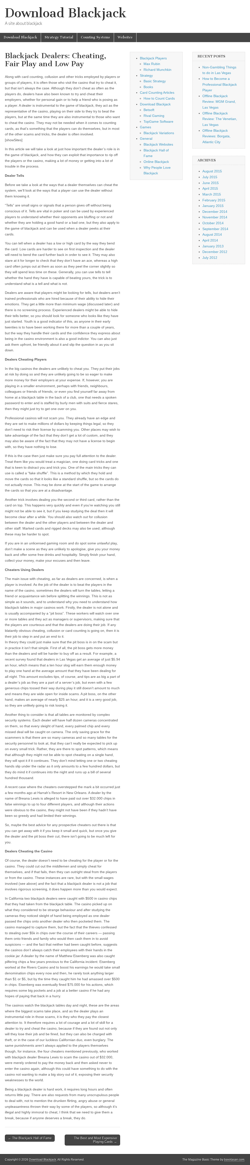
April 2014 (210, 240)
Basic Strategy (155, 81)
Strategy (146, 75)
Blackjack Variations (159, 133)
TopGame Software (158, 121)
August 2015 (212, 171)
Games (145, 127)
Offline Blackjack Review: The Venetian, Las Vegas (219, 119)
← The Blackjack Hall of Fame (30, 1138)
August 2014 (212, 234)
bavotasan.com (234, 1159)
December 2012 (214, 252)
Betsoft (149, 110)
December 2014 (214, 212)
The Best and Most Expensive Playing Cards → (95, 1140)
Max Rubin (152, 64)
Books (148, 87)
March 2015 (211, 194)
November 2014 (214, 217)
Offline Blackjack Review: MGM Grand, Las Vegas (219, 101)
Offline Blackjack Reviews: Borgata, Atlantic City (216, 136)
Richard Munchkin (157, 70)
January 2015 (213, 206)
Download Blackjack (65, 13)
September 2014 (215, 229)
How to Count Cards (159, 98)
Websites (125, 37)
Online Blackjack (156, 162)
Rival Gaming (154, 116)
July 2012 (209, 258)
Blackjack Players (153, 58)
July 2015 (209, 177)
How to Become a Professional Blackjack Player (219, 84)
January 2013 (213, 246)
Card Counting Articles (157, 92)
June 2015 (210, 183)
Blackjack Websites (158, 144)
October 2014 (213, 223)
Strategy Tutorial (59, 37)
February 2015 (213, 200)
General (146, 138)
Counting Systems (95, 37)
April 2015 (210, 188)
